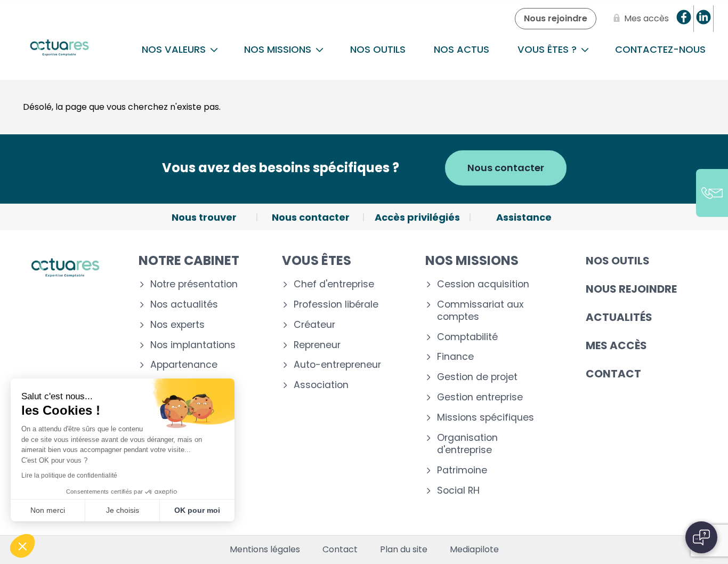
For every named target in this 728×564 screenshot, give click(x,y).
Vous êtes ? (548, 49)
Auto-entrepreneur (337, 365)
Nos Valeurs (175, 49)
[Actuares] (59, 49)
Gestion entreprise (480, 397)
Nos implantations (193, 345)
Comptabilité (467, 337)
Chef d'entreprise (334, 284)
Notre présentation (194, 284)
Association (321, 385)
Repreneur (317, 345)
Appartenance (183, 365)
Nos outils (378, 49)
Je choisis (122, 510)
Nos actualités (184, 305)
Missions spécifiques (485, 418)
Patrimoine (462, 470)
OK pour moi (197, 510)
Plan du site (403, 549)
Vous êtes (316, 260)
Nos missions (472, 260)
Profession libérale (336, 305)
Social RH (458, 491)
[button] (22, 546)
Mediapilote (474, 549)
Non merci (47, 510)
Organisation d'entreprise (467, 444)
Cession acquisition (483, 284)
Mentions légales (265, 549)
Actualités (619, 317)
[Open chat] (701, 537)
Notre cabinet (189, 260)
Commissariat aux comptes (480, 311)
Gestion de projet (477, 377)
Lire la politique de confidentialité (69, 475)
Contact (613, 373)
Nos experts (177, 325)
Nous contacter (505, 167)
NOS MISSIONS (279, 49)
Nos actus (461, 49)
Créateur (314, 325)
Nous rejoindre (631, 288)
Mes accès (616, 345)
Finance (455, 357)
